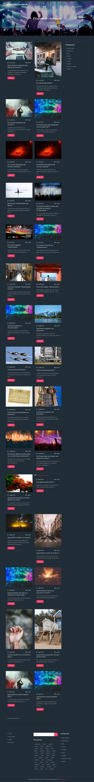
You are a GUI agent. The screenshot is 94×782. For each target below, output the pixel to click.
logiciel (52, 757)
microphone (49, 760)
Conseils (69, 58)
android (36, 746)
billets (36, 751)
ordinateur (37, 764)
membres (37, 760)
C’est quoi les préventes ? (17, 370)
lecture (46, 757)
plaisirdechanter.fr (17, 4)
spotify (36, 769)
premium (43, 766)
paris (43, 764)
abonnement (37, 744)
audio (41, 748)
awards (47, 748)
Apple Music (70, 51)
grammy (36, 755)
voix (46, 769)
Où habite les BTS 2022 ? (45, 482)
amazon (50, 744)
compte (54, 751)
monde (41, 762)
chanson (42, 751)
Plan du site (11, 742)
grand (42, 755)
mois (36, 762)
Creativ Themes (62, 779)
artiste (36, 748)
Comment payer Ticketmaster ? (48, 287)
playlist (54, 764)
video (41, 769)
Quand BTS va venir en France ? (47, 553)
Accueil (10, 733)
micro (43, 760)
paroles (48, 764)
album (44, 744)
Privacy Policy (11, 736)
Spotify (69, 69)
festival (48, 753)
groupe (53, 755)
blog (68, 53)
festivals (69, 64)
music (46, 762)
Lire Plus (11, 77)
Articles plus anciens (13, 718)
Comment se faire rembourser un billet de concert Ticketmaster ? (47, 208)
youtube (52, 769)
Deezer (69, 61)
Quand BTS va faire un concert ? (19, 537)
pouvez (36, 766)
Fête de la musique (72, 66)
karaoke (41, 757)
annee (42, 746)
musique (53, 762)
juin (35, 757)
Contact (10, 739)
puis (55, 766)
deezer (42, 753)
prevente (49, 766)
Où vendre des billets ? (44, 83)
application (48, 746)
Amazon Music (70, 48)
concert (29, 62)
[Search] (56, 734)
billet (52, 748)
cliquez (47, 751)
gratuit (47, 755)
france (53, 753)
